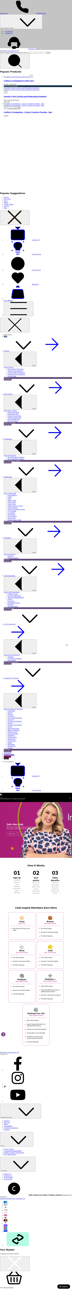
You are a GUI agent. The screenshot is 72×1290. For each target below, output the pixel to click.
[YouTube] (18, 1101)
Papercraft (8, 477)
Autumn (11, 720)
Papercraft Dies (13, 412)
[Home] (9, 51)
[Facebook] (18, 1070)
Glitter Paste (8, 204)
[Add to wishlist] (31, 76)
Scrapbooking (13, 606)
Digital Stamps (13, 558)
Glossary (7, 1130)
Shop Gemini (8, 367)
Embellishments (14, 603)
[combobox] (36, 53)
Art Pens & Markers (15, 658)
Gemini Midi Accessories (16, 373)
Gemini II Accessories (15, 371)
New (5, 336)
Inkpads (11, 657)
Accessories (12, 660)
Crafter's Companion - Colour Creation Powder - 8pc (28, 112)
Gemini (6, 206)
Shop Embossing (10, 455)
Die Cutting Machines (16, 369)
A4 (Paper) (11, 515)
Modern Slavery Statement (14, 1153)
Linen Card (12, 504)
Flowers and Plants (15, 721)
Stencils (10, 605)
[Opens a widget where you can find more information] (63, 1286)
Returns (7, 1122)
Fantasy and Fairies (15, 725)
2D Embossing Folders (16, 457)
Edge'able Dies (13, 414)
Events (6, 758)
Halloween (12, 746)
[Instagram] (18, 1084)
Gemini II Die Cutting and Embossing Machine (25, 96)
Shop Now (8, 380)
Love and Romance (15, 718)
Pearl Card (11, 502)
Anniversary (12, 741)
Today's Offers (9, 755)
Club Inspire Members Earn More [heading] (36, 907)
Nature (10, 714)
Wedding (11, 735)
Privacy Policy (9, 1149)
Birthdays (11, 744)
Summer (11, 716)
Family (10, 727)
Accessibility (8, 1126)
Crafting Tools (13, 594)
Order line (23, 13)
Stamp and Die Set (14, 418)
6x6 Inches (11, 518)
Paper (6, 203)
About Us (7, 1174)
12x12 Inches (12, 516)
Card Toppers (13, 507)
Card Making (12, 495)
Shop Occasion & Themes (13, 709)
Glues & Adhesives (14, 596)
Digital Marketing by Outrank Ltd (12, 1198)
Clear (48, 52)
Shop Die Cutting (10, 410)
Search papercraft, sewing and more (13, 53)
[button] (66, 645)
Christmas (11, 711)
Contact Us (32, 49)
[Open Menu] (18, 308)
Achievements (13, 734)
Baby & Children (14, 730)
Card (5, 201)
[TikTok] (5, 1087)
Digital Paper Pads (14, 520)
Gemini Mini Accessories (16, 374)
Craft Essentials (9, 576)
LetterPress (12, 376)
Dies (5, 208)
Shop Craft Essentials (11, 592)
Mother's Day (12, 732)
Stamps (10, 556)
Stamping (7, 538)
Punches (11, 601)
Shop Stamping (9, 554)
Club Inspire (8, 1177)
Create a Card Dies (14, 416)
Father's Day (12, 737)
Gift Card (7, 199)
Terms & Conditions (11, 1128)
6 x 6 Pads (11, 513)
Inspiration (8, 753)
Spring (6, 197)
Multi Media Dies (14, 419)
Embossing (8, 439)
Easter (10, 743)
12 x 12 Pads (12, 511)
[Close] (15, 217)
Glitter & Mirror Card (15, 506)
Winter (10, 723)
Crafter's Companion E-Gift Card (19, 81)
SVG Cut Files (13, 421)
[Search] (15, 61)
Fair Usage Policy (10, 1154)
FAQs (6, 1124)
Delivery (7, 1121)
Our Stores (8, 1179)
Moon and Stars (13, 728)
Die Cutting (8, 394)
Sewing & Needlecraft (16, 597)
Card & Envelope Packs (16, 509)
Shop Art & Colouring (12, 655)
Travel (10, 748)
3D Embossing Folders (16, 459)
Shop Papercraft (10, 493)
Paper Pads (12, 500)
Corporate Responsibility (13, 1151)
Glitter (10, 599)
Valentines (11, 739)
